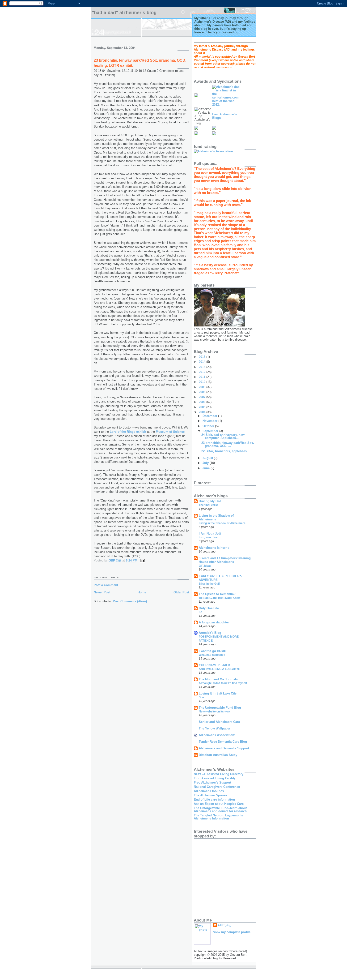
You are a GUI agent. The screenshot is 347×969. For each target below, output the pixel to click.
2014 (202, 362)
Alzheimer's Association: (217, 735)
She (201, 697)
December (210, 416)
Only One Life (209, 608)
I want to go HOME (212, 651)
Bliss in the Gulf (209, 583)
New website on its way (214, 711)
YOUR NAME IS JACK (214, 665)
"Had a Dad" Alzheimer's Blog (124, 12)
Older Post (181, 592)
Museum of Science (170, 431)
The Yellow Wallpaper (214, 728)
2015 (202, 357)
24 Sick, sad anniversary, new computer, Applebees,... (223, 436)
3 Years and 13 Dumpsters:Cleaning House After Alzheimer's (225, 560)
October (209, 426)
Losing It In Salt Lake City (218, 693)
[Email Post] (142, 560)
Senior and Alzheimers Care (219, 722)
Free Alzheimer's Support (212, 782)
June (207, 468)
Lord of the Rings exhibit (128, 431)
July (206, 463)
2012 (202, 372)
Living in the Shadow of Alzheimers (222, 523)
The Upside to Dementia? (217, 594)
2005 (202, 407)
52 (200, 612)
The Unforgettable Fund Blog (220, 707)
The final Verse (209, 505)
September (211, 431)
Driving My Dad (210, 501)
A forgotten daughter (214, 622)
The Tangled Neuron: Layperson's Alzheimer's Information (218, 817)
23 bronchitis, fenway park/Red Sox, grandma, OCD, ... (227, 444)
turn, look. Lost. (209, 537)
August (208, 458)
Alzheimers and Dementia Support (224, 748)
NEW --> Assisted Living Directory (218, 774)
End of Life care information (214, 799)
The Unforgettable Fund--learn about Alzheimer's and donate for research (220, 809)
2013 (202, 367)
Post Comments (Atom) (130, 601)
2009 (202, 387)
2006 (202, 402)
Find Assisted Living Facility (215, 778)
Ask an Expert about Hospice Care (219, 804)
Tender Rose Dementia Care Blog (223, 741)
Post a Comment (106, 585)
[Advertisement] (249, 876)
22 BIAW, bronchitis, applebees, (224, 451)
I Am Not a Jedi (210, 533)
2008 (202, 392)
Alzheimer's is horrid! (214, 547)
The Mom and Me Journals (218, 679)
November (210, 421)
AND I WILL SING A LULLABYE (219, 669)
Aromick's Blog (210, 633)
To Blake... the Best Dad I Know (219, 598)
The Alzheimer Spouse (210, 795)
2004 (202, 412)
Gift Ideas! (205, 565)
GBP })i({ (224, 925)
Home (142, 592)
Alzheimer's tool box (209, 791)
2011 (202, 377)
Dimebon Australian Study (218, 755)
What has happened (212, 654)
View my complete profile (231, 932)
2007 (202, 397)
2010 (202, 382)
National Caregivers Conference (217, 787)
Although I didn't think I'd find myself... (224, 683)
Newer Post (102, 592)
